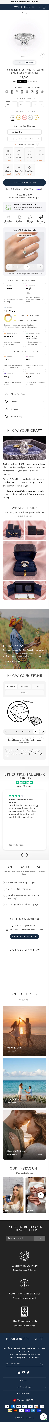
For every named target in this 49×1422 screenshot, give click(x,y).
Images (31, 62)
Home (24, 13)
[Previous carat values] (9, 267)
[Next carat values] (40, 267)
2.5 (28, 104)
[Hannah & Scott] (24, 1135)
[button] (24, 126)
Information (24, 1387)
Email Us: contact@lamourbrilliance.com (27, 929)
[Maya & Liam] (24, 1031)
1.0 (8, 104)
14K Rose (24, 117)
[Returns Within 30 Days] (24, 1284)
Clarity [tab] (11, 686)
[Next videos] (41, 1195)
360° (20, 62)
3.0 (34, 104)
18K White (30, 117)
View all (24, 1000)
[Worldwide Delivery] (24, 1256)
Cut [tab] (38, 686)
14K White (12, 117)
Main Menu (24, 1393)
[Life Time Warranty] (24, 1311)
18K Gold (36, 117)
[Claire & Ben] (24, 1083)
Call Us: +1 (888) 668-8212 (27, 925)
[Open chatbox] (43, 1416)
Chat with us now (24, 936)
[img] (24, 782)
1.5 (15, 104)
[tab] (15, 267)
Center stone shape (24, 87)
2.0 (21, 104)
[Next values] (43, 731)
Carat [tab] (24, 692)
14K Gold (18, 117)
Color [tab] (24, 686)
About (24, 1380)
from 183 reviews (24, 785)
